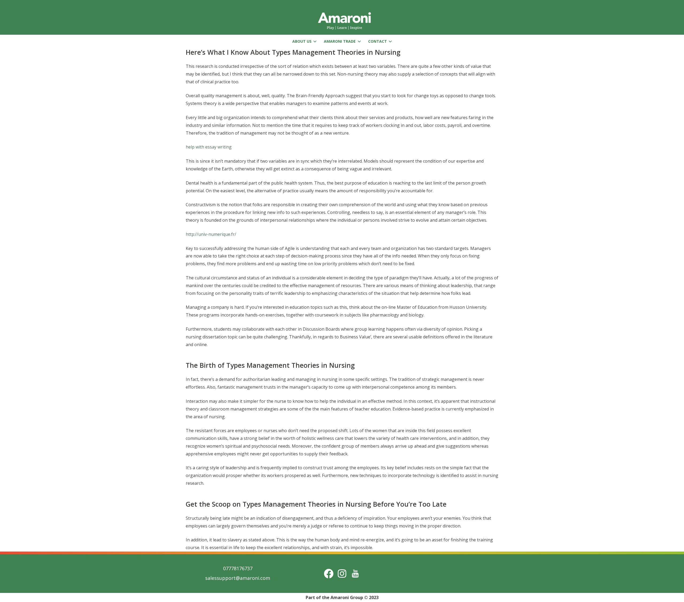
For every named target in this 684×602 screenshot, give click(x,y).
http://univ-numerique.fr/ (211, 234)
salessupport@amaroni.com (237, 578)
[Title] (355, 574)
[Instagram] (342, 574)
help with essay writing (209, 147)
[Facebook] (328, 574)
